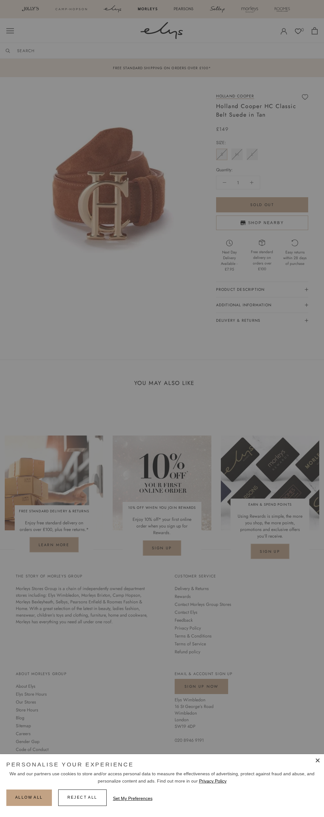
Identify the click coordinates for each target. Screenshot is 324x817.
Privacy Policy (213, 780)
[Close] (318, 760)
